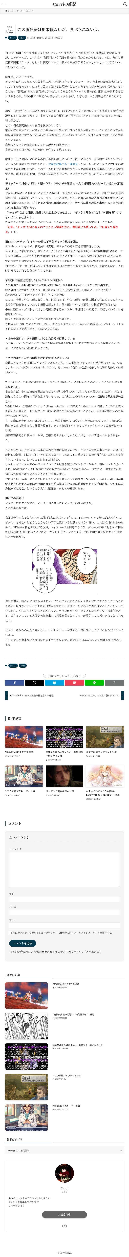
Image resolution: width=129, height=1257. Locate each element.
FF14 (22, 37)
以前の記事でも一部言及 (63, 164)
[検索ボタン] (125, 4)
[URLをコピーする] (114, 683)
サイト (12, 920)
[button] (14, 683)
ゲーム (12, 37)
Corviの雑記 (64, 4)
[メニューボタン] (4, 4)
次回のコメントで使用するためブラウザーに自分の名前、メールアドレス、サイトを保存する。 (63, 932)
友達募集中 (64, 1214)
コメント (15, 849)
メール (12, 906)
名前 (11, 893)
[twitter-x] (64, 1226)
